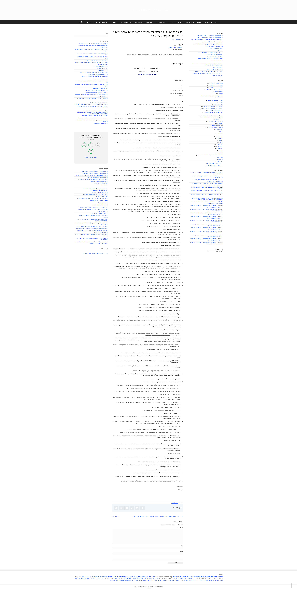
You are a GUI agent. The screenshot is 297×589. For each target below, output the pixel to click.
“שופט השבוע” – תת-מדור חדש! (101, 79)
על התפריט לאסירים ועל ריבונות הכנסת (99, 213)
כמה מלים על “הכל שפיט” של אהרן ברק (99, 102)
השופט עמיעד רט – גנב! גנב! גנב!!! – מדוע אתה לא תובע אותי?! (94, 72)
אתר (182, 557)
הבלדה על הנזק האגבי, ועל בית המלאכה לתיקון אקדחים (210, 58)
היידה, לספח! (220, 50)
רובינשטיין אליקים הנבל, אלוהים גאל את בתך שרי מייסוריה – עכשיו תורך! (205, 577)
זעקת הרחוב (220, 146)
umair (221, 176)
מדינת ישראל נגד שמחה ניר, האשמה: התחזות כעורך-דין (210, 155)
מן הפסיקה (220, 159)
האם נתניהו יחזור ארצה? (102, 68)
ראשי (216, 22)
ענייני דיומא (220, 148)
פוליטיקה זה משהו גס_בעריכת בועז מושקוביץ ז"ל (212, 117)
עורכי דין (221, 102)
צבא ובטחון (220, 153)
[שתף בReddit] (116, 508)
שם (182, 546)
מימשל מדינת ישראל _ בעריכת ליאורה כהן (214, 112)
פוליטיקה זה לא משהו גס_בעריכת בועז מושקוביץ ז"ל (211, 115)
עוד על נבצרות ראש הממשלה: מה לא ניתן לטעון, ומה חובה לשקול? (208, 71)
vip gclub (220, 179)
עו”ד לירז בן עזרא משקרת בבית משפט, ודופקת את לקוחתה (95, 115)
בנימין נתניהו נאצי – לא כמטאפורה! (215, 56)
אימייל (181, 551)
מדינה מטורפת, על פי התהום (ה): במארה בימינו (212, 42)
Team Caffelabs (218, 183)
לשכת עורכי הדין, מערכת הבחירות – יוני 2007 (213, 108)
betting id (220, 172)
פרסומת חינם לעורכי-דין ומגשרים (216, 110)
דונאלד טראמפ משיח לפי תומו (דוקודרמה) (214, 65)
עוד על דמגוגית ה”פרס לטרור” (216, 48)
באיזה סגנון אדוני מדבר (218, 104)
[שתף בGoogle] (132, 508)
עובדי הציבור (220, 129)
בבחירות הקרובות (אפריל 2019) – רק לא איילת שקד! (96, 90)
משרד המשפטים (219, 91)
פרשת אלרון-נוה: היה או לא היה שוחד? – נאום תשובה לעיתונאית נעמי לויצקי (91, 104)
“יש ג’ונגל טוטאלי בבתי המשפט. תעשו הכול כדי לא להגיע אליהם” (116, 577)
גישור (221, 132)
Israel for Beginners (215, 125)
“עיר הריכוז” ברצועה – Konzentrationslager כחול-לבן (210, 52)
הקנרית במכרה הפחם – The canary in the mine (96, 92)
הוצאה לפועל (220, 134)
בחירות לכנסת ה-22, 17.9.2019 (215, 85)
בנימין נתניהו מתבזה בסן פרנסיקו (101, 123)
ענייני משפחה (219, 136)
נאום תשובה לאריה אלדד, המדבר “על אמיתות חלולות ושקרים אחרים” (208, 73)
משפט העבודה (219, 157)
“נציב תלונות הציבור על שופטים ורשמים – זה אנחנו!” (146, 578)
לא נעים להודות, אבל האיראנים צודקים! (214, 54)
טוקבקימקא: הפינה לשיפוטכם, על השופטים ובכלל (212, 96)
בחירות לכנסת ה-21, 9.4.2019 (216, 83)
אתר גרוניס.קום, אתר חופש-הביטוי (90, 577)
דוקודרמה (198, 22)
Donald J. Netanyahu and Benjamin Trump (95, 253)
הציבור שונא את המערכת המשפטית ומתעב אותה (146, 577)
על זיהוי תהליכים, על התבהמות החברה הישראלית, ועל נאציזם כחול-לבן (207, 63)
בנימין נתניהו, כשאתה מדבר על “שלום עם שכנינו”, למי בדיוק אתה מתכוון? (207, 39)
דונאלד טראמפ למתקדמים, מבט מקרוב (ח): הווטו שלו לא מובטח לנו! (208, 44)
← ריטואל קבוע (116, 516)
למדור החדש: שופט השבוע (179, 577)
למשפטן (221, 140)
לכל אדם (221, 142)
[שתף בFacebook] (142, 508)
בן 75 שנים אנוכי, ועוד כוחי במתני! (122, 578)
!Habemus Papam (218, 67)
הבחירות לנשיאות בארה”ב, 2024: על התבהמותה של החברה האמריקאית (92, 228)
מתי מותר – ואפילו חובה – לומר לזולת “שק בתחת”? (167, 580)
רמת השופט (220, 98)
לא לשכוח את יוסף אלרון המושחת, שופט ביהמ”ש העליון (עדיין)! (94, 76)
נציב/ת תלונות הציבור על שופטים (215, 100)
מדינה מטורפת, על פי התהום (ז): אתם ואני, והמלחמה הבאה (210, 35)
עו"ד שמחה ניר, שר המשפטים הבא (215, 89)
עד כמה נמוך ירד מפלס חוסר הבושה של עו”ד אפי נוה (96, 60)
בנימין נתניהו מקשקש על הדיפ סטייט (215, 69)
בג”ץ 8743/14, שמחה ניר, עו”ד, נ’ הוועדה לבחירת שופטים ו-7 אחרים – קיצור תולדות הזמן (132, 580)
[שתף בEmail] (126, 508)
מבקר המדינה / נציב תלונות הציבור (215, 121)
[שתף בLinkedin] (121, 508)
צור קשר (89, 22)
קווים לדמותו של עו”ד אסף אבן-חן (100, 88)
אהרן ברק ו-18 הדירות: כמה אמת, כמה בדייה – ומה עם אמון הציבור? (93, 43)
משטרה (221, 151)
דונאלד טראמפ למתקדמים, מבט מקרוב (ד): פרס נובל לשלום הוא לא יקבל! (92, 226)
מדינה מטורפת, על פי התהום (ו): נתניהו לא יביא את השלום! (210, 37)
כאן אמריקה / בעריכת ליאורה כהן (216, 127)
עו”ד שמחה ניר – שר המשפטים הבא (94, 578)
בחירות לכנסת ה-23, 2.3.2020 (216, 87)
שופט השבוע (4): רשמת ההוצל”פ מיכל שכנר (98, 74)
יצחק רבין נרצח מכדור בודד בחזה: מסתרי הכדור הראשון (96, 110)
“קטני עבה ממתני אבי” (103, 70)
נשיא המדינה (220, 123)
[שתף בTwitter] (137, 508)
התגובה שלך (179, 527)
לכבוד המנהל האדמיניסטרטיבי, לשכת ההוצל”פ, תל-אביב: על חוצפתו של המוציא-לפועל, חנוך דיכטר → (157, 516)
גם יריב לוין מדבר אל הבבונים (216, 61)
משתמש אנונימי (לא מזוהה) (217, 198)
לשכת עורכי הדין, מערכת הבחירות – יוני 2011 (213, 106)
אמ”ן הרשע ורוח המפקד (217, 75)
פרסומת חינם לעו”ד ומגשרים (100, 22)
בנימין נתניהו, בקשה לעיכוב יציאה (100, 66)
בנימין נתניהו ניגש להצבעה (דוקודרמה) (214, 46)
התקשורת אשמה (219, 119)
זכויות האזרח (220, 138)
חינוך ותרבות (220, 161)
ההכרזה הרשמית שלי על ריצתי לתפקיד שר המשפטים (195, 580)
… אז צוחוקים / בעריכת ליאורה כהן (215, 165)
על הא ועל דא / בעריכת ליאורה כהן (215, 163)
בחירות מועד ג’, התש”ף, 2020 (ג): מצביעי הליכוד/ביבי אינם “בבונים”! (93, 118)
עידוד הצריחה (219, 144)
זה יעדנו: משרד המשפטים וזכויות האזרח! (184, 578)
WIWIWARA (220, 202)
